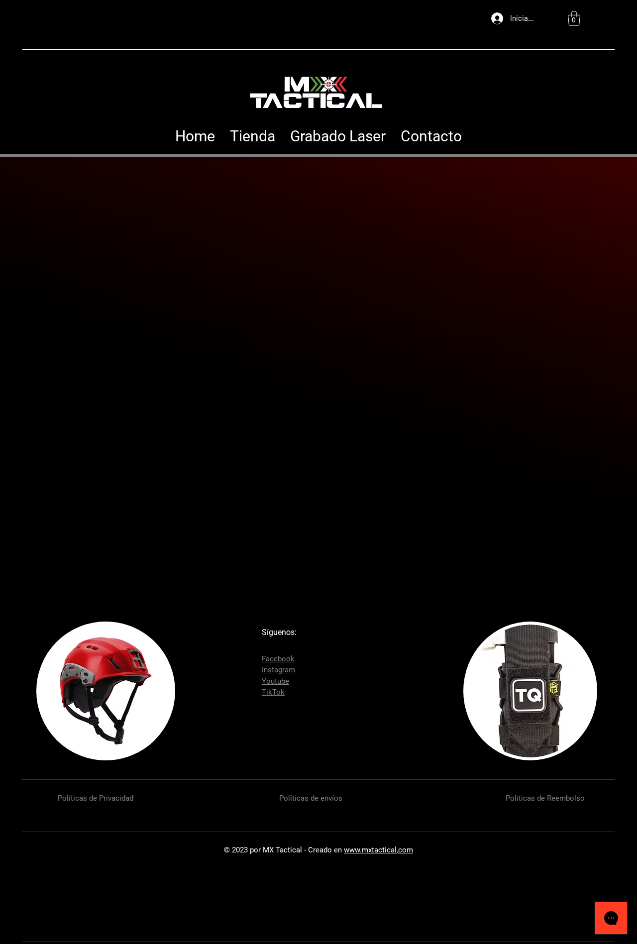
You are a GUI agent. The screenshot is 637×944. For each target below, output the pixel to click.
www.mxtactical (370, 849)
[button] (574, 18)
